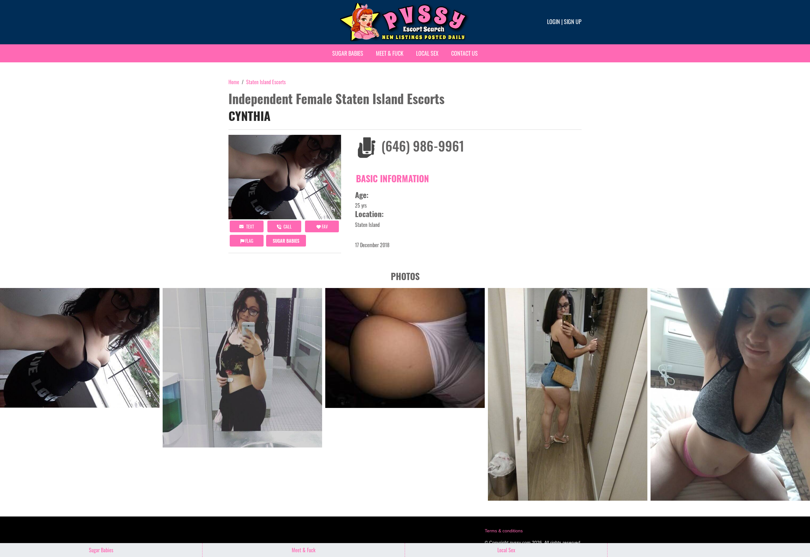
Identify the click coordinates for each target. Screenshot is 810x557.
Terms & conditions (504, 530)
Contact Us (464, 53)
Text (249, 226)
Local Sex (427, 53)
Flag (248, 240)
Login (553, 21)
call (287, 226)
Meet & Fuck (389, 53)
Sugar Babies (347, 53)
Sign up (573, 21)
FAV (324, 226)
